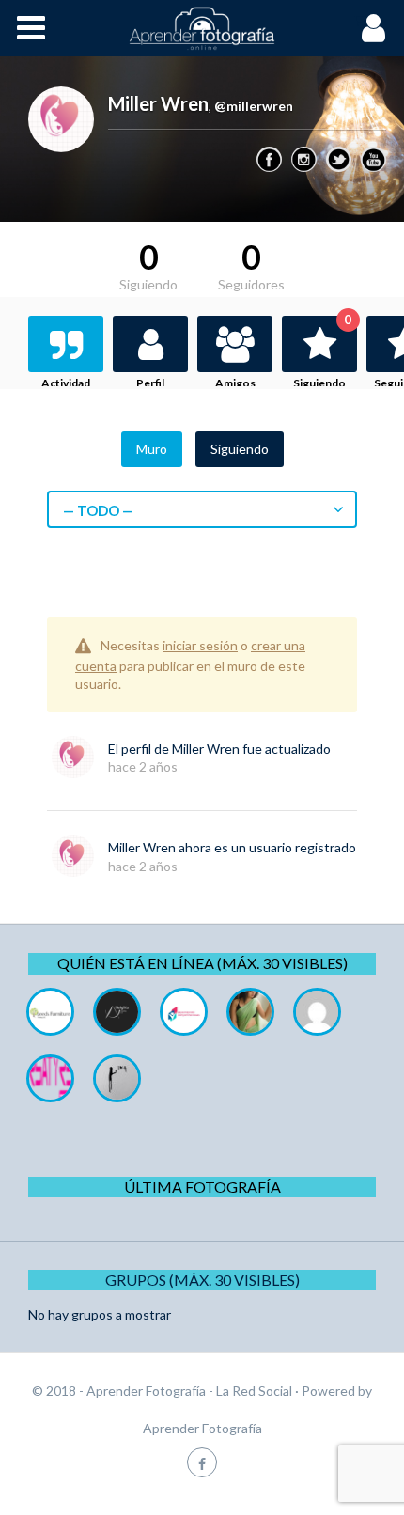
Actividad (65, 383)
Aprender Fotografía (202, 1428)
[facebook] (202, 1462)
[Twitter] (338, 159)
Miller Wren (206, 749)
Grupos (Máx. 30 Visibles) (202, 1280)
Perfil (150, 383)
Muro (151, 449)
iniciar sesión (200, 645)
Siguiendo (322, 353)
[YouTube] (373, 159)
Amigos (235, 383)
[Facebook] (269, 159)
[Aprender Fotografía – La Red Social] (202, 28)
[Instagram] (304, 159)
